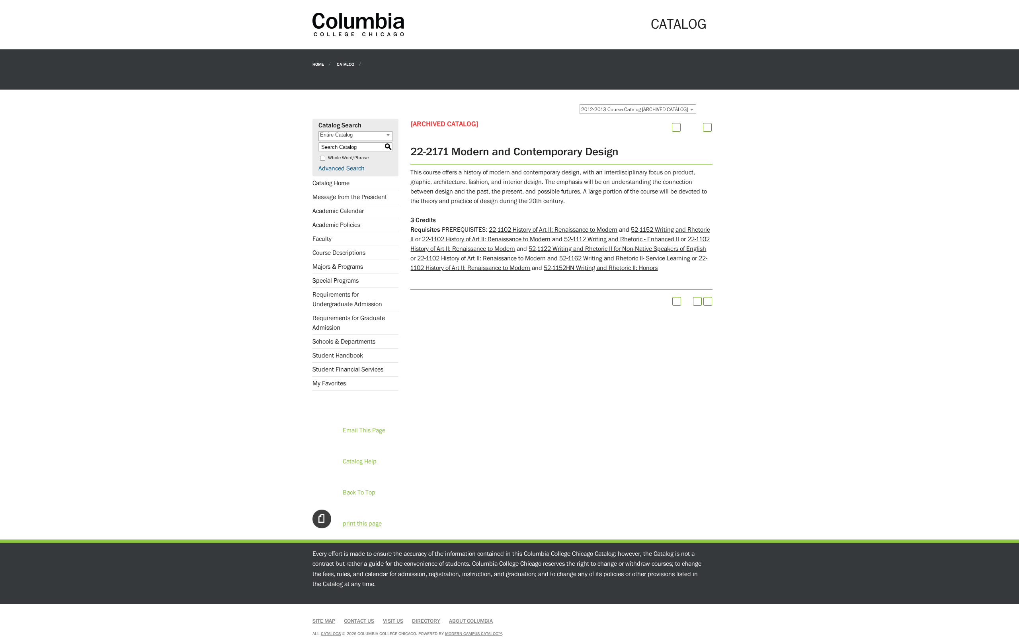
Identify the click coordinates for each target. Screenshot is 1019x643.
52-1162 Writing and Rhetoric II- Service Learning (624, 258)
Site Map (323, 621)
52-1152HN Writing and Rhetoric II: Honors (601, 268)
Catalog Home (330, 183)
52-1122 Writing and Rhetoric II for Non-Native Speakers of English (617, 249)
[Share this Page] (686, 127)
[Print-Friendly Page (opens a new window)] (697, 301)
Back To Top (359, 492)
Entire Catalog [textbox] (336, 135)
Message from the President (349, 197)
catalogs (331, 633)
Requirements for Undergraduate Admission (347, 299)
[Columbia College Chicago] (358, 24)
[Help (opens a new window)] (707, 127)
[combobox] (638, 109)
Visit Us (393, 621)
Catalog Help (360, 461)
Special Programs (335, 281)
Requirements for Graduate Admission (348, 323)
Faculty (322, 239)
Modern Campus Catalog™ (473, 633)
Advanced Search (341, 168)
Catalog (345, 63)
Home (318, 63)
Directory (426, 621)
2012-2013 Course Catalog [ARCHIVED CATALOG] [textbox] (634, 109)
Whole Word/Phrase (348, 158)
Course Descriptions (338, 253)
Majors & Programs (337, 267)
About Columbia (471, 621)
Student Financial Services (347, 369)
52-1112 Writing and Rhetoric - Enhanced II (621, 239)
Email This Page (364, 430)
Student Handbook (337, 356)
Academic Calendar (338, 211)
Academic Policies (336, 225)
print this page (362, 524)
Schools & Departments (343, 342)
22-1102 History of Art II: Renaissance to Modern (553, 230)
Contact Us (359, 621)
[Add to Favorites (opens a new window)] (676, 127)
